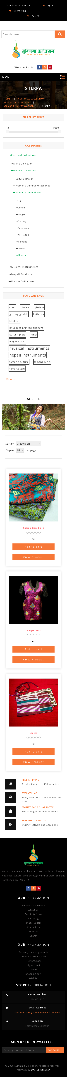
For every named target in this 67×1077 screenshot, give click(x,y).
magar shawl (17, 341)
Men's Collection (22, 163)
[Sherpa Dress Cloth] (33, 496)
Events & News (33, 914)
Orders (33, 969)
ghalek (25, 307)
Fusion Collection (22, 281)
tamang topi (17, 368)
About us (33, 909)
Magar (21, 214)
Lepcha (33, 732)
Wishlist (33, 978)
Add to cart (33, 546)
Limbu (21, 207)
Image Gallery (33, 922)
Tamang (22, 241)
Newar (21, 248)
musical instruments (29, 348)
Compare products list (33, 956)
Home (7, 98)
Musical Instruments (24, 267)
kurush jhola (17, 334)
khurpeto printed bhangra (26, 327)
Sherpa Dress (33, 630)
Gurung (22, 221)
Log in (50, 5)
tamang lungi (42, 361)
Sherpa (22, 255)
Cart (35, 16)
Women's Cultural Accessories (33, 185)
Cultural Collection (23, 155)
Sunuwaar (23, 228)
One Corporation (40, 1069)
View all (11, 379)
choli (12, 307)
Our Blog (33, 918)
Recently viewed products (33, 952)
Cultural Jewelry (25, 178)
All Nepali (23, 234)
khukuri (14, 320)
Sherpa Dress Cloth (33, 527)
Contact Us (33, 927)
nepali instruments (27, 355)
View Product (33, 557)
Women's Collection (24, 170)
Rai (20, 200)
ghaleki (39, 307)
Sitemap (33, 931)
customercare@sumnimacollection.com (37, 1012)
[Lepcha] (33, 701)
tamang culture (19, 361)
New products (34, 960)
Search (33, 935)
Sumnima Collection (33, 905)
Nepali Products (21, 274)
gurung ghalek (18, 314)
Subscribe (55, 1050)
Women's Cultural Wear (29, 192)
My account (33, 965)
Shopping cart (33, 973)
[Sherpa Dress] (33, 598)
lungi (34, 334)
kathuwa (38, 314)
